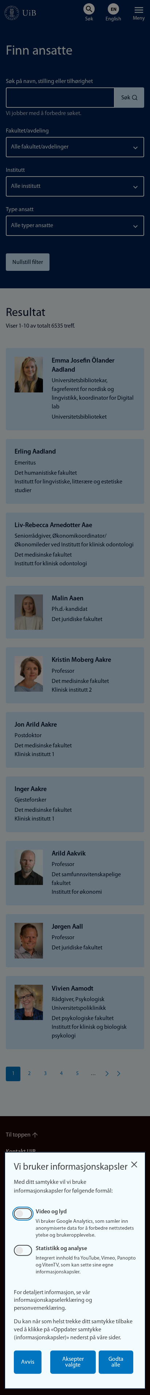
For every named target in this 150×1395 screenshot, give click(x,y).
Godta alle (115, 1362)
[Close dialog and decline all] (134, 1162)
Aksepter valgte (73, 1362)
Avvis (27, 1362)
